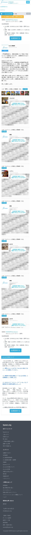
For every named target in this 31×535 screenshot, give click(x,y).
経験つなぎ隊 (6, 443)
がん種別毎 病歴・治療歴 (9, 460)
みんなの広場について (8, 467)
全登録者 (5, 455)
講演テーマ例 (6, 520)
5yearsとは (6, 432)
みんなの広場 (8, 14)
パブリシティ (6, 478)
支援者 (4, 462)
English (28, 13)
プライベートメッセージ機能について (13, 494)
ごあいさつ (6, 434)
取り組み (5, 439)
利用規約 (5, 485)
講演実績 (5, 522)
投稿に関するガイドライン (10, 492)
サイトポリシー (7, 490)
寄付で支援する (7, 446)
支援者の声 (6, 476)
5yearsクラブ (6, 464)
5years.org (7, 425)
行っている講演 (7, 518)
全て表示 (25, 89)
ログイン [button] (2, 10)
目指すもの (6, 436)
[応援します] (3, 93)
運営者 (4, 504)
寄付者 (4, 473)
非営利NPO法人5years (12, 19)
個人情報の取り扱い (8, 487)
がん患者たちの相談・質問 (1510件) (13, 16)
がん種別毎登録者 (7, 457)
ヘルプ (4, 497)
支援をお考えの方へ (8, 471)
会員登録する (3, 6)
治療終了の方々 (7, 453)
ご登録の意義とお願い (8, 441)
